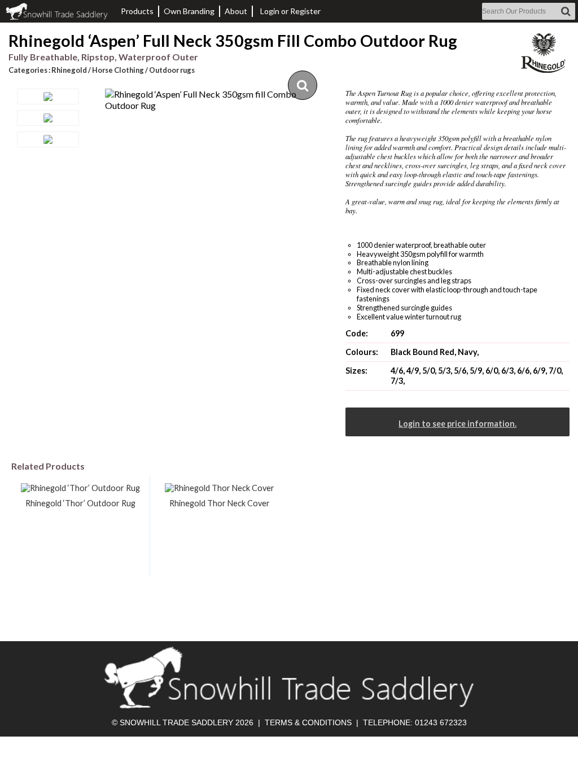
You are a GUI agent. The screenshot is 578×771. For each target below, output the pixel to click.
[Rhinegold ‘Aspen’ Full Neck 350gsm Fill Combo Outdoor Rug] (217, 100)
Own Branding (189, 11)
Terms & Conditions (308, 722)
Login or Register (290, 11)
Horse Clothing (118, 70)
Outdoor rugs (172, 70)
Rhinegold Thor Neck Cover (219, 503)
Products (137, 11)
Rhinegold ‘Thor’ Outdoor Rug (80, 503)
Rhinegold (69, 70)
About (236, 11)
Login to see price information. (457, 423)
